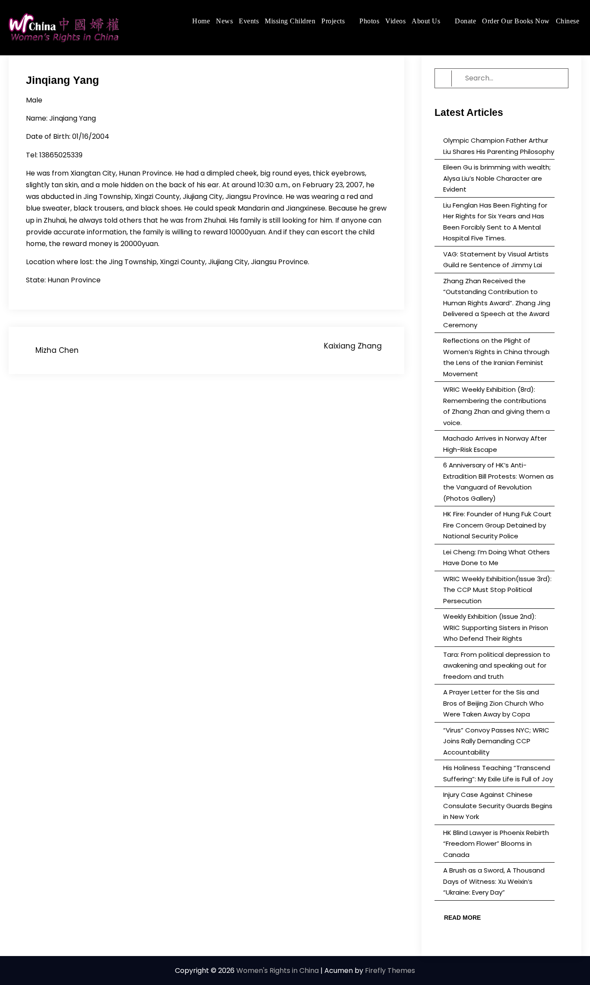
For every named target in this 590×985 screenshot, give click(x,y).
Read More (462, 917)
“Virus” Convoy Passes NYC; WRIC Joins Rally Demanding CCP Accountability (496, 741)
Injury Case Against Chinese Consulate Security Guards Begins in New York (497, 805)
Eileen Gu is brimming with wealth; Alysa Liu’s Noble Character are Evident (497, 178)
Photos (369, 21)
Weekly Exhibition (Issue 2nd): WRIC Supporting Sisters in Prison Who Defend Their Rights (495, 627)
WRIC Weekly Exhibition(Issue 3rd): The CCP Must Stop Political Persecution (497, 589)
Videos (395, 21)
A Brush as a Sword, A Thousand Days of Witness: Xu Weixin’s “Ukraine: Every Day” (494, 881)
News (224, 21)
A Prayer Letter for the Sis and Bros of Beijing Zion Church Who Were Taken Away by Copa (493, 703)
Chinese (568, 21)
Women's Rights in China (277, 970)
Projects (333, 21)
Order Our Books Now (516, 21)
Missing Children (290, 21)
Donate (465, 21)
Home (201, 21)
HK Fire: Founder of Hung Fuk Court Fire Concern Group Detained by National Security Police (497, 524)
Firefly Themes (390, 970)
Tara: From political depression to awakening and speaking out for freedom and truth (496, 665)
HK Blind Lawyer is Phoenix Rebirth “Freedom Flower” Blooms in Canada (496, 843)
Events (249, 21)
